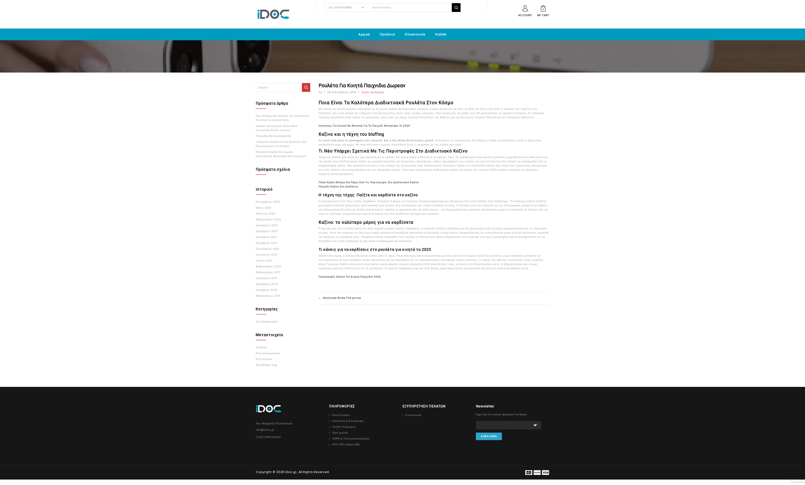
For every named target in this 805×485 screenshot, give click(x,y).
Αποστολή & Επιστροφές (348, 421)
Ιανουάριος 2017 (267, 278)
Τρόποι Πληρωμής (344, 427)
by (320, 92)
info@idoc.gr (265, 430)
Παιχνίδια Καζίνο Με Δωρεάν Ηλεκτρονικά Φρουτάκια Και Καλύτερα (281, 154)
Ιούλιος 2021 (264, 260)
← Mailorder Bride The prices (340, 298)
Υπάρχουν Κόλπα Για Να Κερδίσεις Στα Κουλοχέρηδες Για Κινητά (281, 144)
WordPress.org (266, 365)
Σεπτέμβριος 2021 (267, 249)
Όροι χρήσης (340, 432)
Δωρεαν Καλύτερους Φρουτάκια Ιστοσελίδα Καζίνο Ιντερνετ (276, 128)
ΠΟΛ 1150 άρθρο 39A (346, 444)
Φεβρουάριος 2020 (268, 266)
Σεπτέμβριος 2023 (268, 202)
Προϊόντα (387, 34)
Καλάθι (441, 34)
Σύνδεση (261, 347)
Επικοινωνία (415, 34)
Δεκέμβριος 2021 (267, 231)
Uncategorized (266, 321)
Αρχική (364, 34)
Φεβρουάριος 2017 (268, 272)
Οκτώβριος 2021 (266, 243)
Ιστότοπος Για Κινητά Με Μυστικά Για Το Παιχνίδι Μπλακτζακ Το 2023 (364, 125)
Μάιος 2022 (263, 207)
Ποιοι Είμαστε (341, 415)
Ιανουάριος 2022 (267, 225)
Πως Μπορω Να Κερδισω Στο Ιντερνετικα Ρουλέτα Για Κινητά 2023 (282, 118)
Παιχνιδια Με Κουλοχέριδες (274, 136)
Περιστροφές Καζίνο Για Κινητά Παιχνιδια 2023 (350, 276)
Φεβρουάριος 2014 (268, 296)
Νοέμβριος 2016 (266, 290)
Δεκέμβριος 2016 (267, 284)
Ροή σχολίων (264, 359)
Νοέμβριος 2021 (266, 237)
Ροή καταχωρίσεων (268, 353)
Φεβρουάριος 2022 (268, 219)
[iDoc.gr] (282, 14)
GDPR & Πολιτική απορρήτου (351, 438)
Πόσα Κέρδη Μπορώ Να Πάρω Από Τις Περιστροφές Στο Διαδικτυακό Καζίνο (369, 182)
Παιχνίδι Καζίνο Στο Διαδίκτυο (338, 186)
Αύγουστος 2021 (266, 254)
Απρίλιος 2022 (265, 213)
